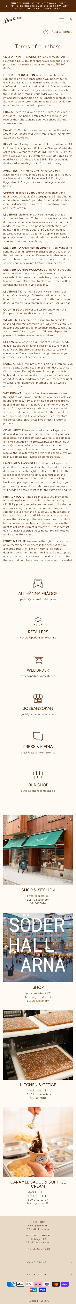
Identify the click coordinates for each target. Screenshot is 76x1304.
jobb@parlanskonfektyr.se (37, 714)
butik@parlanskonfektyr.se (38, 791)
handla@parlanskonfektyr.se (38, 637)
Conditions (37, 1262)
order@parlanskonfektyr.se (38, 676)
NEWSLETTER (37, 1274)
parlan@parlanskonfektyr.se (38, 599)
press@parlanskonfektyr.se (38, 752)
